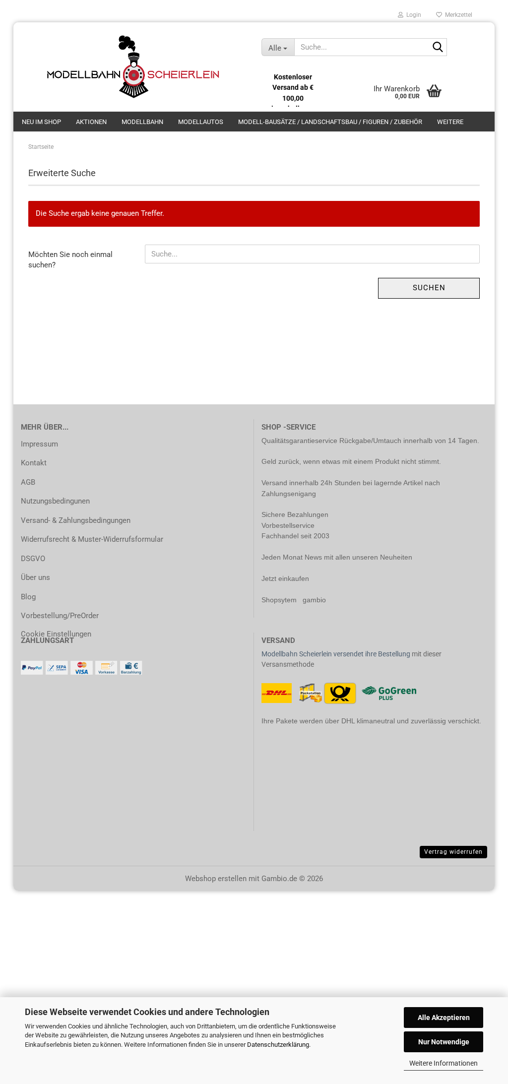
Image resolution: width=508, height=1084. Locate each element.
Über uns (35, 577)
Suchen (429, 287)
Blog (28, 596)
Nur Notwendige (443, 1042)
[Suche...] (437, 48)
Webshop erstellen (216, 878)
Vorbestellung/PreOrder (60, 615)
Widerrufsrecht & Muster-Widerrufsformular (92, 539)
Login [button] (412, 14)
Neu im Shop (41, 122)
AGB (28, 482)
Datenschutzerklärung (278, 1044)
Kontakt (34, 462)
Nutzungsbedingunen (55, 501)
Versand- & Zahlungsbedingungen (75, 520)
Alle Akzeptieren (444, 1017)
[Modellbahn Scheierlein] (134, 67)
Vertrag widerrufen (453, 851)
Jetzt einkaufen (285, 578)
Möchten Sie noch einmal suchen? (70, 259)
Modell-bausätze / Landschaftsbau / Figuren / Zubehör (330, 122)
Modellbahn (142, 122)
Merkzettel (457, 14)
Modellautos (200, 122)
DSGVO (33, 558)
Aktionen (91, 122)
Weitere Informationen (443, 1063)
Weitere (450, 122)
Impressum (39, 444)
